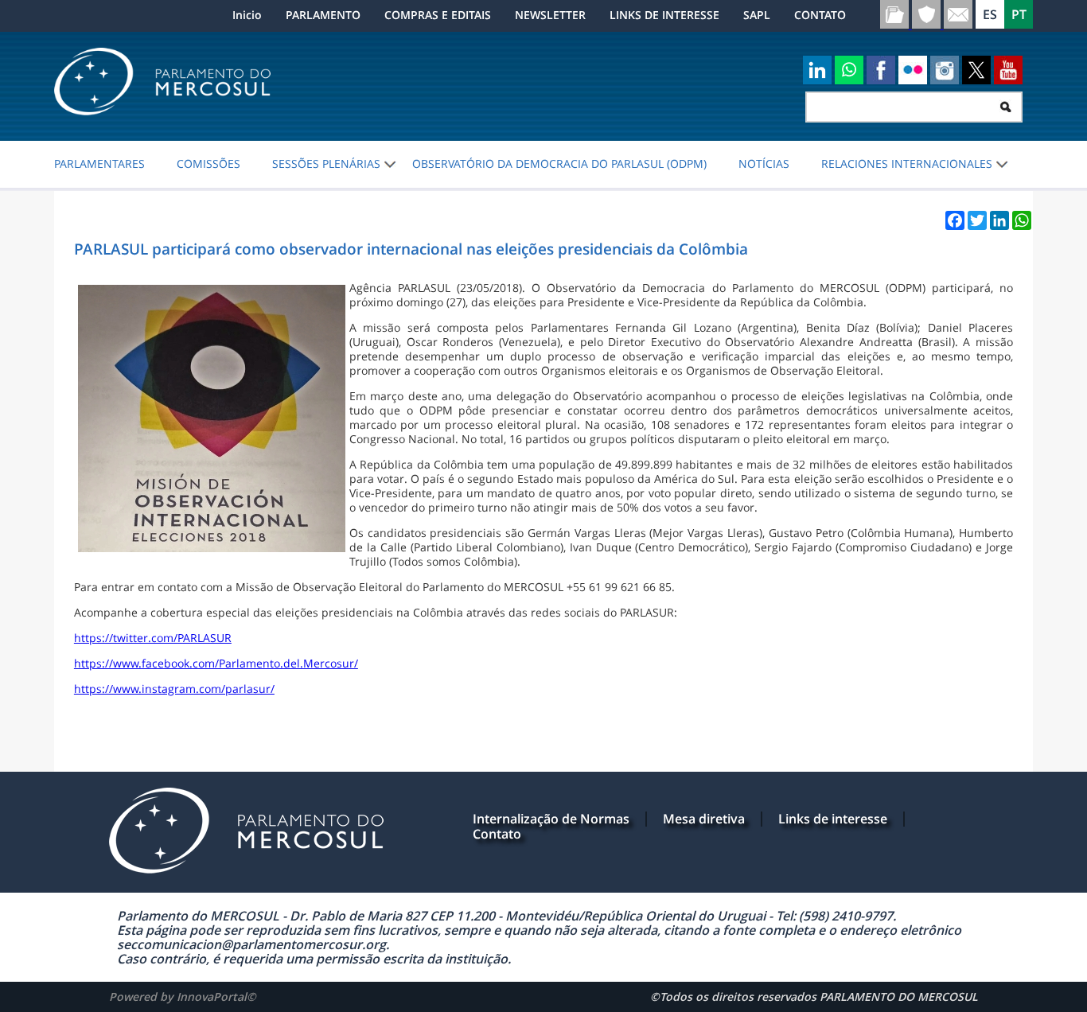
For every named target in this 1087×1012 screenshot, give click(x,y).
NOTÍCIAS (763, 164)
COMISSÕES (208, 164)
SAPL (756, 14)
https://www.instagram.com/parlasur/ (174, 688)
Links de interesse (832, 818)
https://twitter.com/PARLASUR (153, 637)
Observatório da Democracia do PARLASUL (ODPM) (559, 164)
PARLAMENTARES (99, 164)
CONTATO (820, 14)
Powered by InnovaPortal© (182, 996)
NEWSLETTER (550, 14)
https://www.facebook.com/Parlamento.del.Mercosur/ (216, 663)
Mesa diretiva (704, 818)
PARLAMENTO (323, 14)
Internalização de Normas (551, 818)
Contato (497, 834)
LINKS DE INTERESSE (664, 14)
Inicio (247, 14)
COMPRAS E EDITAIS (437, 14)
